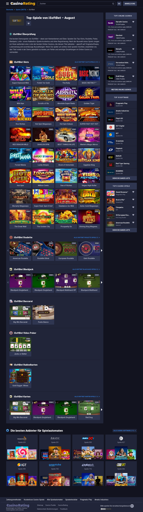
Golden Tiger (89, 103)
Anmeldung (130, 4)
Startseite (9, 9)
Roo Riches (20, 124)
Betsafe (121, 53)
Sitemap (40, 505)
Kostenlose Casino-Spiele (34, 500)
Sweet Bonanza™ (121, 193)
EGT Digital (121, 127)
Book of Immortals (66, 165)
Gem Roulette (89, 258)
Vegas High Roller (89, 185)
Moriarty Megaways (20, 206)
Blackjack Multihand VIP (66, 290)
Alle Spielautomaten (55, 500)
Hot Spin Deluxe (66, 124)
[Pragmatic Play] (22, 447)
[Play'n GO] (88, 447)
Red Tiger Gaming (121, 164)
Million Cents (43, 185)
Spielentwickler (71, 500)
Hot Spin (20, 185)
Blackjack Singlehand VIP (21, 290)
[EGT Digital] (121, 447)
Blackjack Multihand (89, 290)
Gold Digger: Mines (20, 386)
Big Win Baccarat (20, 322)
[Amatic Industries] (55, 447)
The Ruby (66, 83)
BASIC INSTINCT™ (89, 83)
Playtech (121, 149)
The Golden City (43, 226)
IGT (121, 134)
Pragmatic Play (121, 104)
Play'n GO (121, 119)
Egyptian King (89, 165)
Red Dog (89, 417)
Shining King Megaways (89, 226)
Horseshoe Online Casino (121, 67)
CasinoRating (63, 505)
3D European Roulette (121, 216)
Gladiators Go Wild (66, 206)
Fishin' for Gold (43, 83)
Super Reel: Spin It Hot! (43, 206)
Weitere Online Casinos (121, 90)
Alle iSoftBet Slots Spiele (86, 62)
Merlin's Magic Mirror (89, 144)
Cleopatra (121, 208)
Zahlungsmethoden (13, 500)
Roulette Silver (43, 258)
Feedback (63, 509)
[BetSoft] (121, 473)
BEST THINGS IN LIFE (66, 144)
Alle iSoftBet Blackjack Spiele (85, 269)
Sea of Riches (66, 185)
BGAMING (121, 172)
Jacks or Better (20, 354)
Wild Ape (20, 103)
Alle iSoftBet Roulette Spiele (86, 237)
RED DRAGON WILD (20, 144)
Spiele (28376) (21, 9)
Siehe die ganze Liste (121, 178)
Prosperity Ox (66, 226)
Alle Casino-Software (124, 430)
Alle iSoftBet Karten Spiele (86, 396)
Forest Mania (20, 165)
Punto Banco (43, 322)
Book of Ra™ (121, 201)
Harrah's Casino (121, 26)
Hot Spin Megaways (43, 124)
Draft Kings (121, 80)
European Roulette (66, 258)
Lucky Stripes (43, 165)
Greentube (121, 142)
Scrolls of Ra (43, 103)
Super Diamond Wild (20, 83)
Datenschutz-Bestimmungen (47, 509)
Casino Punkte (50, 505)
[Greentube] (55, 473)
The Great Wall (20, 226)
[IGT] (22, 473)
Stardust (121, 39)
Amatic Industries (121, 112)
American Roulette (20, 258)
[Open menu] (7, 3)
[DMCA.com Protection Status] (106, 509)
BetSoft (121, 157)
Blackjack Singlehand (43, 290)
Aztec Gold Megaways (89, 206)
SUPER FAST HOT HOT (89, 124)
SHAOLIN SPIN (43, 144)
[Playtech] (88, 473)
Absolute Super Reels (66, 103)
